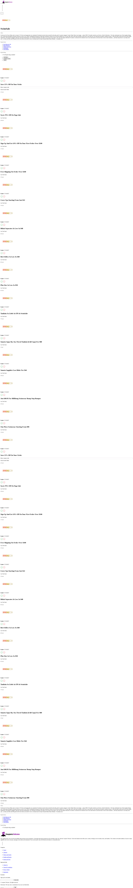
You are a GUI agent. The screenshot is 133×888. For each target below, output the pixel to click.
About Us (5, 865)
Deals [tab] (5, 60)
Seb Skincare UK (7, 44)
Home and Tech (6, 10)
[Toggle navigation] (1, 3)
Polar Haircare (6, 45)
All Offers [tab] (6, 57)
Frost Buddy (6, 49)
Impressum (5, 872)
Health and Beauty (7, 9)
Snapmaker (5, 48)
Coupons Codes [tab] (7, 58)
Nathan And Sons (7, 46)
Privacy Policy (6, 869)
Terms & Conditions (7, 867)
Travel (4, 5)
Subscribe (16, 880)
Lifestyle (5, 6)
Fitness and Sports (7, 7)
